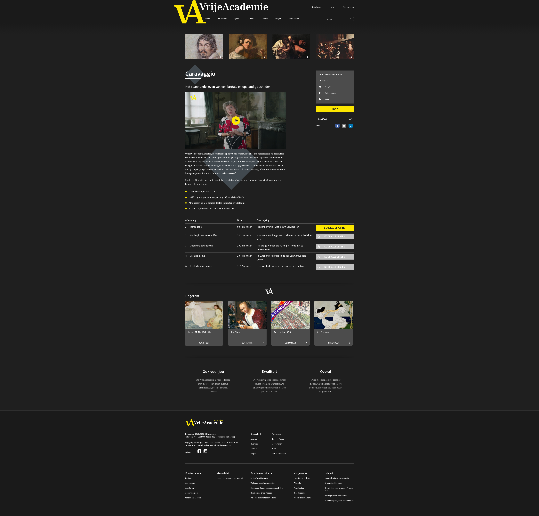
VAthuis (250, 18)
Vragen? (278, 18)
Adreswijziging (191, 493)
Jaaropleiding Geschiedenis (337, 478)
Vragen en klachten (193, 497)
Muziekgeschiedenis (302, 497)
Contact (254, 448)
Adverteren (277, 444)
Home (207, 18)
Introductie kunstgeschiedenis (263, 497)
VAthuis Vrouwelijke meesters (263, 483)
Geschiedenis (300, 493)
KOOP (335, 109)
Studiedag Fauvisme (333, 483)
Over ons (264, 18)
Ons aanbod (222, 18)
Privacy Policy (278, 439)
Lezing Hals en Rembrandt (336, 495)
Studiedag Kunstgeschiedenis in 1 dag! (267, 488)
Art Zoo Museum (279, 453)
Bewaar (322, 119)
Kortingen (189, 478)
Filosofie (297, 483)
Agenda (237, 18)
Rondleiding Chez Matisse (261, 493)
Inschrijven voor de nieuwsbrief (230, 478)
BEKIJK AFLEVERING (334, 227)
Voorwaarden (278, 434)
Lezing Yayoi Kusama (259, 478)
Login (332, 7)
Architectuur (299, 488)
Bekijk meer (204, 343)
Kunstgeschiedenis (302, 478)
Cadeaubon (294, 18)
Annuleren (189, 488)
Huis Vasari (316, 7)
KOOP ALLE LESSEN (334, 236)
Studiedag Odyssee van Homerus (339, 500)
